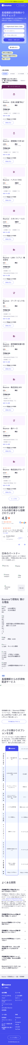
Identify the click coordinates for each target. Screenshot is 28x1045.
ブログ (3, 998)
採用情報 (4, 1010)
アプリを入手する (6, 995)
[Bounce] (6, 5)
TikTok (17, 1024)
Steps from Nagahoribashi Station (15, 900)
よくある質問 (18, 995)
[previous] (19, 544)
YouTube (17, 1029)
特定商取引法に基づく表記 (7, 1028)
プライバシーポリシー (7, 1020)
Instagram (18, 1022)
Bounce (4, 976)
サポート (17, 998)
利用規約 (4, 1017)
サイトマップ (18, 1000)
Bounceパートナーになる (7, 1001)
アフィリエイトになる (7, 1004)
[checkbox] (5, 73)
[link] (21, 5)
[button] (14, 40)
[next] (24, 544)
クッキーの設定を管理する (7, 1024)
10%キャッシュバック (18, 1)
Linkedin (17, 1027)
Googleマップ (21, 538)
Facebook (18, 1017)
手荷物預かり (10, 976)
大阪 (17, 976)
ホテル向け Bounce (7, 1008)
